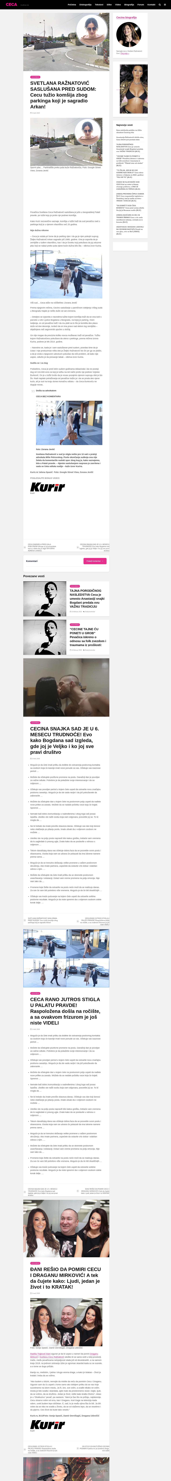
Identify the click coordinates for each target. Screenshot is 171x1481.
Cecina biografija (126, 17)
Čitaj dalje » (125, 53)
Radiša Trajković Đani (40, 1354)
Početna (72, 4)
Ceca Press (35, 77)
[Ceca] (132, 89)
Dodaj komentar (90, 611)
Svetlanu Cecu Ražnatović (52, 1357)
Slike (109, 4)
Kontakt (151, 4)
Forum (140, 4)
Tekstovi (99, 4)
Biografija (129, 4)
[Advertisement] (66, 191)
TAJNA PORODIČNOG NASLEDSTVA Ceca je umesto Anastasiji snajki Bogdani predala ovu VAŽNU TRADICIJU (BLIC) (87, 600)
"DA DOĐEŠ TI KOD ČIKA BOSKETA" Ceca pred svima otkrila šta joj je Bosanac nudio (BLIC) (130, 208)
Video (118, 4)
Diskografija (85, 4)
